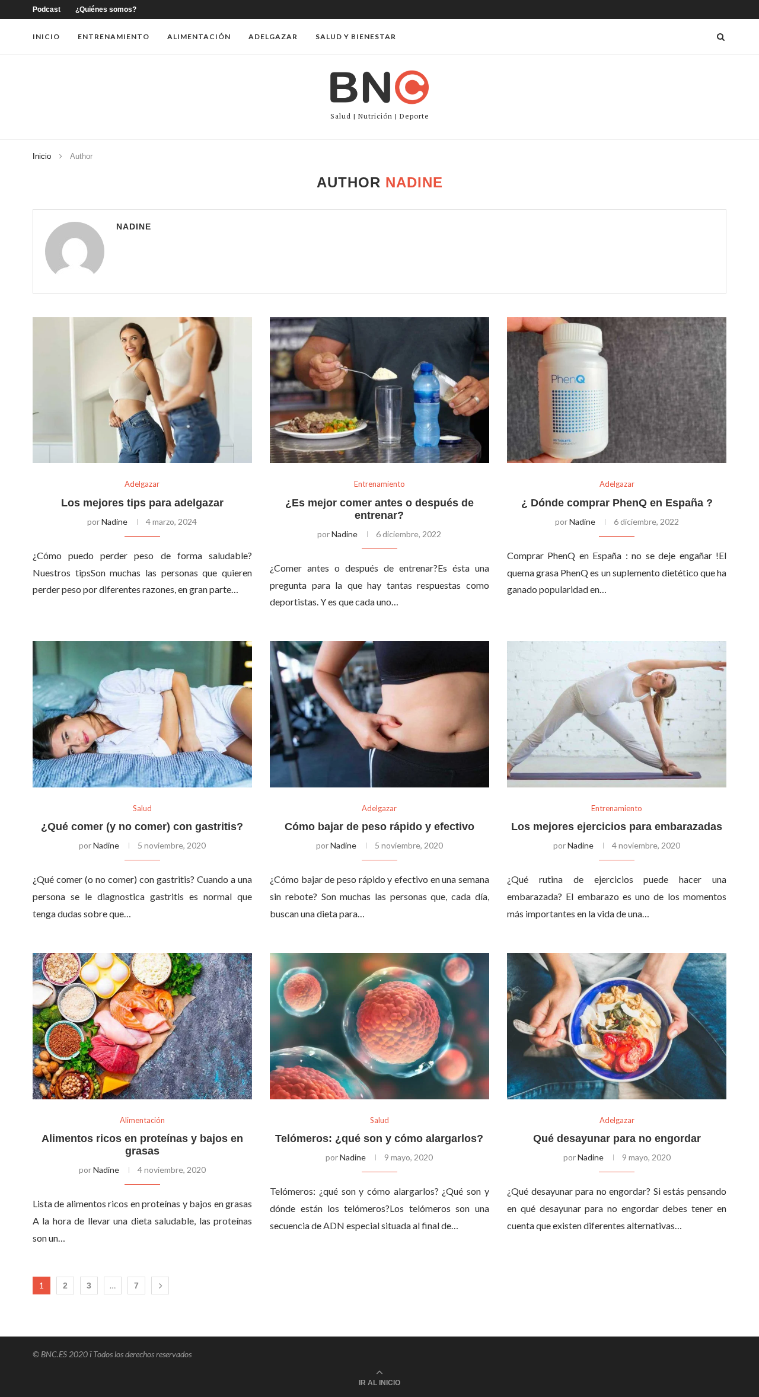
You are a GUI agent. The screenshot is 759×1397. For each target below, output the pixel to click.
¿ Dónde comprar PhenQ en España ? (617, 503)
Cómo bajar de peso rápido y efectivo (379, 827)
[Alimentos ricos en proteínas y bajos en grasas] (142, 1026)
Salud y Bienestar (355, 36)
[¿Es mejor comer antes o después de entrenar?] (379, 390)
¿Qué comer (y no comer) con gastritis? (142, 827)
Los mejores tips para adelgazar (142, 503)
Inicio (46, 36)
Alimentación (199, 36)
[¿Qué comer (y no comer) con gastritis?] (142, 714)
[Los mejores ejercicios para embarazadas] (616, 714)
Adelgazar (273, 36)
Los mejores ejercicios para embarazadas (616, 827)
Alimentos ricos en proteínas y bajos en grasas (142, 1145)
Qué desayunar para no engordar (617, 1138)
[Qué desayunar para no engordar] (616, 1026)
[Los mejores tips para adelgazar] (142, 390)
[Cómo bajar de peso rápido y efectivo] (379, 714)
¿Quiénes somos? (105, 9)
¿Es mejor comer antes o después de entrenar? (379, 509)
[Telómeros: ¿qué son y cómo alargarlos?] (379, 1026)
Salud (142, 808)
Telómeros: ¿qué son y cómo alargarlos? (379, 1138)
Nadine (133, 226)
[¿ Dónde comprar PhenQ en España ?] (616, 390)
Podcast (46, 9)
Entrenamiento (113, 36)
